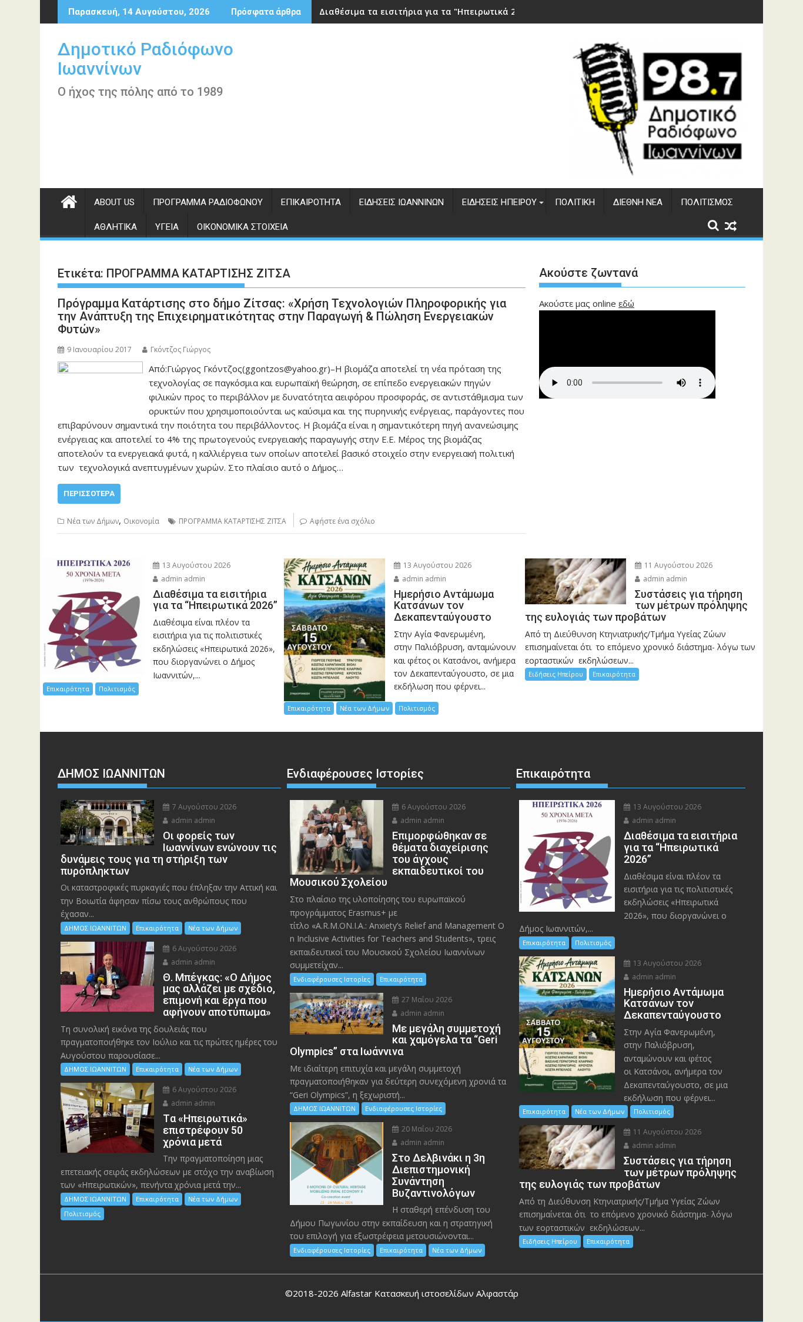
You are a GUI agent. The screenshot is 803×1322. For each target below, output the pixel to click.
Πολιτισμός (707, 202)
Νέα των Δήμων (93, 521)
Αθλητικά (115, 227)
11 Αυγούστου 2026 (677, 565)
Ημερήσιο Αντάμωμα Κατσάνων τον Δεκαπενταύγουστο (437, 11)
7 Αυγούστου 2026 (203, 807)
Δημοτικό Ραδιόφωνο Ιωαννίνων (145, 59)
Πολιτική (575, 202)
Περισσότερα (89, 493)
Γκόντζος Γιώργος (180, 349)
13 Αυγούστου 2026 (195, 565)
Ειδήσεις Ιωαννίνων (401, 202)
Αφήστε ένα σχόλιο (342, 521)
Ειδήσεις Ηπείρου (499, 202)
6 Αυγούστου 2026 (203, 948)
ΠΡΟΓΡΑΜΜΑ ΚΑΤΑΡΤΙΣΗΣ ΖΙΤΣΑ (232, 521)
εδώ (626, 303)
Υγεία (167, 227)
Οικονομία (141, 521)
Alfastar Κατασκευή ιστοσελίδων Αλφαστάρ (429, 1293)
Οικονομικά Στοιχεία (242, 227)
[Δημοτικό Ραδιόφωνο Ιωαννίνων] (69, 200)
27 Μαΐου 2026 (426, 1000)
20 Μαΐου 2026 (426, 1129)
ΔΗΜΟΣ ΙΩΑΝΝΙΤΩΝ (95, 927)
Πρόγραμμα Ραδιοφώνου (208, 202)
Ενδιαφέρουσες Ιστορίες (331, 979)
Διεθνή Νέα (638, 202)
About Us (114, 202)
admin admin (182, 579)
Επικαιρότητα (311, 202)
